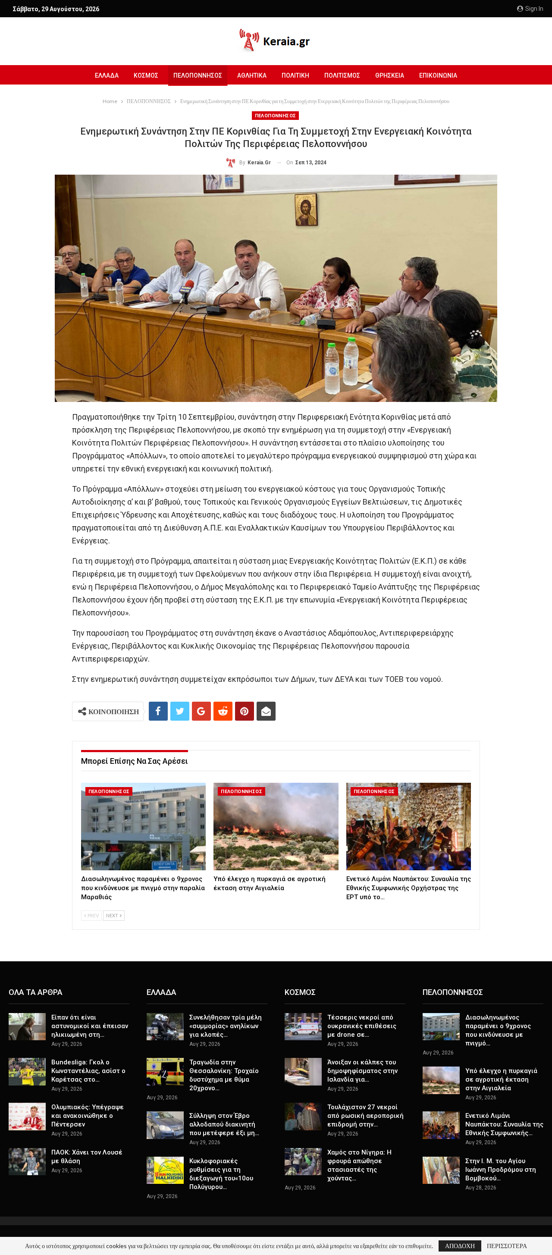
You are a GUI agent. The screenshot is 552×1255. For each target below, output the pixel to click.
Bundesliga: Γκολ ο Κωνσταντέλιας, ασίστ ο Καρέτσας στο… (88, 1070)
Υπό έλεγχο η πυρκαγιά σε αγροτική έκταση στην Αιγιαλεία (501, 1079)
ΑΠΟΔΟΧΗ (460, 1245)
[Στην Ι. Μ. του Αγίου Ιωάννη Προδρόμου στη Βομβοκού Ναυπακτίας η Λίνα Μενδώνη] (441, 1170)
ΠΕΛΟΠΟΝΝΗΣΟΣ (197, 75)
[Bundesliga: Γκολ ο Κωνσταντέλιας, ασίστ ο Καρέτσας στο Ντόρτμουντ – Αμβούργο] (27, 1072)
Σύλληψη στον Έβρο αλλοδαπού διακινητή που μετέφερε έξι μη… (224, 1124)
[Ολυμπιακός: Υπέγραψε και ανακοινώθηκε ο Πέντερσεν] (27, 1116)
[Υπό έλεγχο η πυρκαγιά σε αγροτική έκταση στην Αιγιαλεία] (276, 826)
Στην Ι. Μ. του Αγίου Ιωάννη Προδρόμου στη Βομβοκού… (500, 1169)
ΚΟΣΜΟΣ (146, 75)
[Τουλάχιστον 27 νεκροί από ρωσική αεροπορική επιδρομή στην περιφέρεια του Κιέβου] (303, 1116)
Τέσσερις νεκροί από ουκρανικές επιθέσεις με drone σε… (361, 1026)
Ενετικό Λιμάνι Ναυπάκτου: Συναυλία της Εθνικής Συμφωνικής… (504, 1124)
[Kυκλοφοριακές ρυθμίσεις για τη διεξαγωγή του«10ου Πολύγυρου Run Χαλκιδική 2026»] (165, 1170)
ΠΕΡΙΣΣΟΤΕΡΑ (507, 1246)
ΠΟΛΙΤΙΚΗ (295, 75)
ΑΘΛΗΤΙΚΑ (252, 75)
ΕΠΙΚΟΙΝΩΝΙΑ (438, 75)
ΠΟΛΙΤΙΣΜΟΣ (342, 75)
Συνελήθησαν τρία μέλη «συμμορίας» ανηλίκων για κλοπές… (225, 1026)
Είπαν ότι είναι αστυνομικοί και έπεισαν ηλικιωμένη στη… (89, 1026)
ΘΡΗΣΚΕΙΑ (389, 75)
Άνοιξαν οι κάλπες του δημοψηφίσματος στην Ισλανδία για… (362, 1070)
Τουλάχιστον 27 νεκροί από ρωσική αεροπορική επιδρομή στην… (365, 1115)
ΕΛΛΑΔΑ (107, 75)
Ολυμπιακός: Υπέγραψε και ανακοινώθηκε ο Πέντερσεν (87, 1115)
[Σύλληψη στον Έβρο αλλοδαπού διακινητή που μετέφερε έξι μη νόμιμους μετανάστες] (165, 1125)
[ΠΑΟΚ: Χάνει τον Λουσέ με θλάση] (27, 1162)
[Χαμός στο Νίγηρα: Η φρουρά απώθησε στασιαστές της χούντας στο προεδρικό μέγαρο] (303, 1162)
